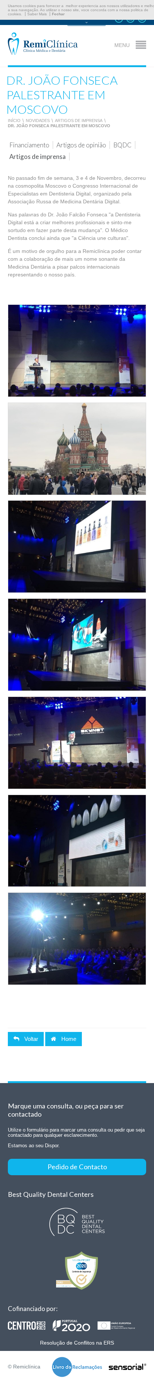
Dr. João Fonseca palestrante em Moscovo (59, 125)
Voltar (30, 1039)
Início (14, 120)
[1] (77, 546)
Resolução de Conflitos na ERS (77, 1343)
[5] (77, 841)
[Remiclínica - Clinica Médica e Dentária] (43, 44)
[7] (77, 449)
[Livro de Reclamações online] (77, 1367)
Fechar (58, 14)
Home (68, 1039)
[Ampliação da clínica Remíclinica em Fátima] (75, 1325)
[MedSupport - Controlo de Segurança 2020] (77, 1270)
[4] (77, 743)
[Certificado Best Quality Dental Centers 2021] (77, 1222)
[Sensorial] (127, 1367)
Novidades (38, 120)
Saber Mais (37, 14)
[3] (77, 350)
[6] (77, 938)
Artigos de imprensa (78, 120)
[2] (77, 644)
